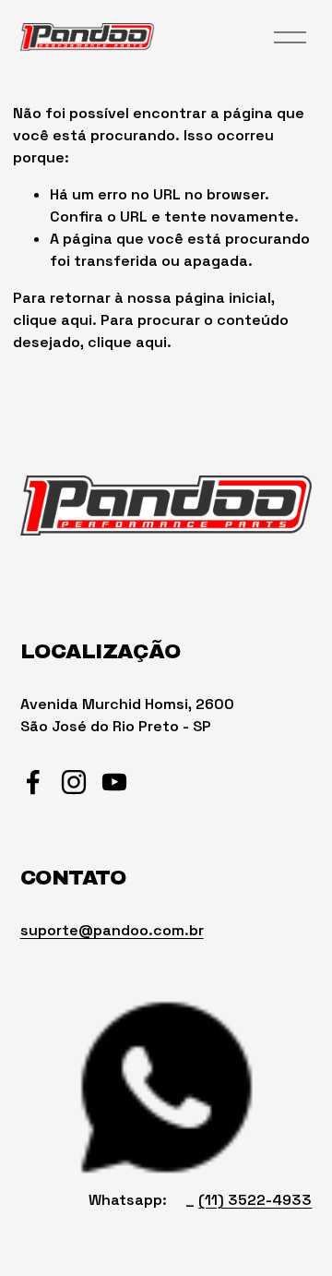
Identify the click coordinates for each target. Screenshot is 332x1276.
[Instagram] (74, 782)
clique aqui (52, 320)
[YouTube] (114, 782)
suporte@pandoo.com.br (112, 930)
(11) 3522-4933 (255, 1200)
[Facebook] (33, 782)
